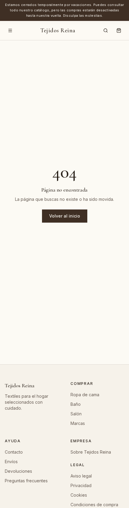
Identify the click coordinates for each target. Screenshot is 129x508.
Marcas (77, 423)
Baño (75, 404)
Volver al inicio (64, 215)
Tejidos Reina (57, 30)
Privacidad (81, 485)
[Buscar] (105, 30)
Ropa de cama (84, 394)
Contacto (14, 452)
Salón (76, 413)
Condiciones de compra (94, 504)
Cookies (78, 495)
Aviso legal (81, 475)
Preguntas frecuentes (26, 480)
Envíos (11, 461)
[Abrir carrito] (118, 30)
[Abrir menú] (10, 30)
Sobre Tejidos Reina (90, 452)
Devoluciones (18, 471)
